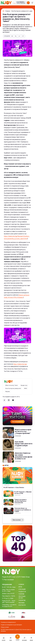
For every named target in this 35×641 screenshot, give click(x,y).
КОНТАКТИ (22, 605)
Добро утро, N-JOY (8, 593)
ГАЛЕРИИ (21, 594)
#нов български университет (13, 388)
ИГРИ (20, 587)
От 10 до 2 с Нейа (7, 598)
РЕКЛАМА (21, 602)
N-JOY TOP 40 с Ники (8, 587)
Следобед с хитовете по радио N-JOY (9, 605)
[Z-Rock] (23, 616)
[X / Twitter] (15, 36)
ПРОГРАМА (22, 596)
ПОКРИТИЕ (22, 600)
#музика (7, 391)
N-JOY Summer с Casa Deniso (14, 487)
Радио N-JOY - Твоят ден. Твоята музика (8, 601)
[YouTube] (13, 400)
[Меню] (32, 3)
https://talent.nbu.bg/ (20, 364)
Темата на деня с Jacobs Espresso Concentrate (20, 501)
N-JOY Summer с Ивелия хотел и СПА (22, 492)
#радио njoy (24, 385)
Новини (7, 11)
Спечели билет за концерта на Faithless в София (22, 509)
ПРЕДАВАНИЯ (7, 584)
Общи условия (5, 627)
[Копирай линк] (22, 36)
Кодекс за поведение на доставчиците (11, 624)
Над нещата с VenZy (8, 596)
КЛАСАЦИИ (22, 589)
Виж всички (17, 520)
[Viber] (19, 36)
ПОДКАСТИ (22, 591)
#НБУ (25, 388)
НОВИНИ (21, 584)
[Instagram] (8, 400)
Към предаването (17, 421)
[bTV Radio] (12, 612)
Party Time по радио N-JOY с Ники (8, 590)
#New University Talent (11, 385)
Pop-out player (9, 579)
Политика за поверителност (8, 622)
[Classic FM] (12, 616)
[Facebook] (12, 36)
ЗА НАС (21, 598)
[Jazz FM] (23, 612)
